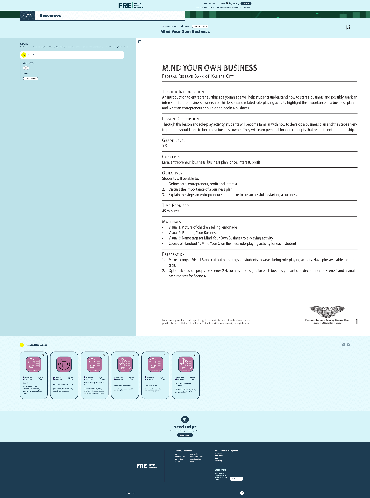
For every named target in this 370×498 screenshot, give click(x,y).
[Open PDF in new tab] (140, 42)
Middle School (180, 456)
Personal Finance (200, 26)
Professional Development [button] (228, 7)
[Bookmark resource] (348, 27)
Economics (194, 454)
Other (192, 461)
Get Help (221, 3)
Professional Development (226, 450)
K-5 (26, 68)
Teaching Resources (183, 450)
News (214, 3)
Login (235, 3)
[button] (228, 3)
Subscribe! (236, 479)
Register (246, 3)
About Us (207, 3)
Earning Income (31, 78)
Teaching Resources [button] (204, 7)
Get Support (185, 435)
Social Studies (195, 459)
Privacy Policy (131, 493)
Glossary (247, 7)
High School (179, 459)
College (177, 461)
